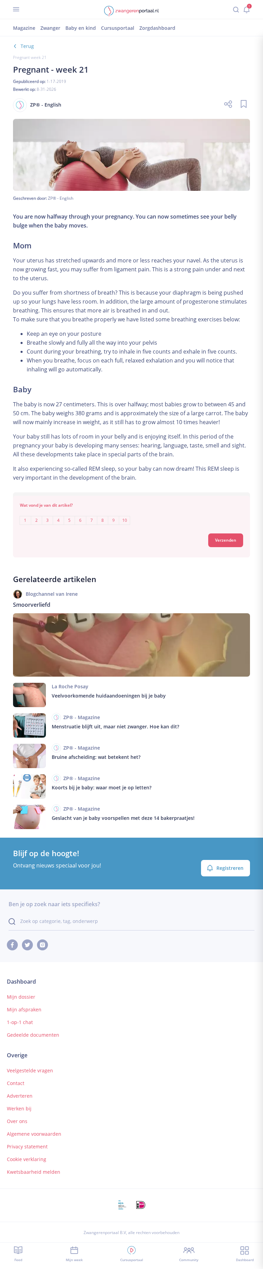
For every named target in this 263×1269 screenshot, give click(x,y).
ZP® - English (60, 198)
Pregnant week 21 (30, 57)
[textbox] (131, 515)
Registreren (229, 868)
